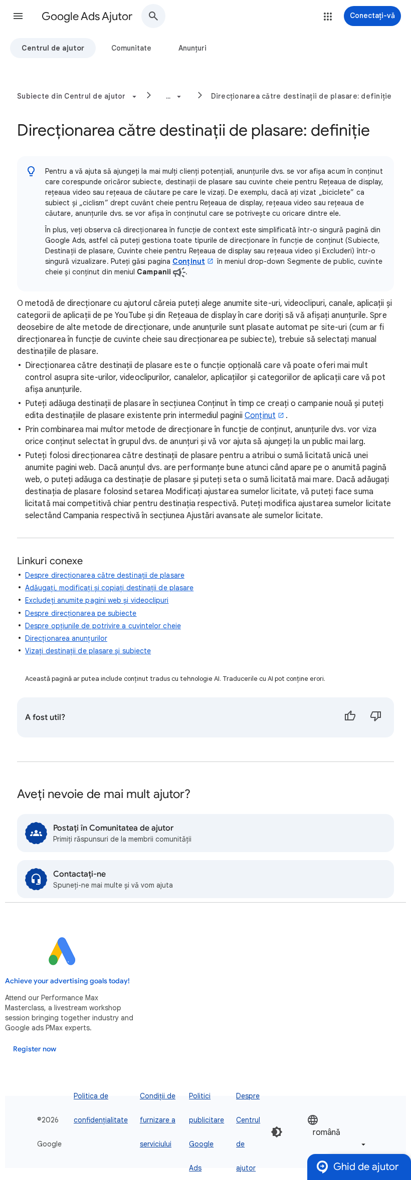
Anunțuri (192, 48)
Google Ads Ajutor (87, 16)
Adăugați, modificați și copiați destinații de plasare (109, 587)
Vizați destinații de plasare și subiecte (88, 650)
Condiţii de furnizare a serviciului (157, 1119)
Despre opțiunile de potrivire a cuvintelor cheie (103, 625)
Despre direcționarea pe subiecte (81, 613)
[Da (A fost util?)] (350, 717)
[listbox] (337, 1131)
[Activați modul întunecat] (277, 1132)
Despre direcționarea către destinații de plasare (104, 575)
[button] (18, 16)
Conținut (188, 261)
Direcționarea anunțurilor (66, 638)
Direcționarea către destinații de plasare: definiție (301, 96)
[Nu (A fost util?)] (376, 717)
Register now (34, 1049)
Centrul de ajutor (53, 48)
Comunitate (131, 48)
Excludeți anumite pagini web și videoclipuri (97, 600)
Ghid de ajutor (366, 1166)
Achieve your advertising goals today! (67, 981)
